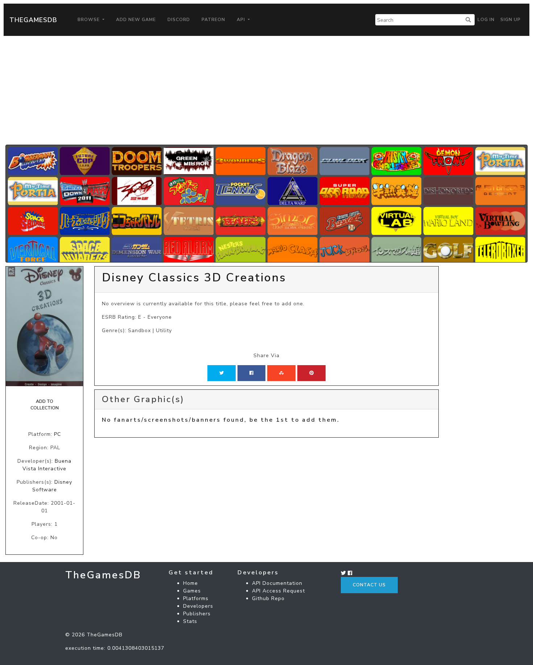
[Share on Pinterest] (311, 373)
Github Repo (268, 598)
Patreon (213, 19)
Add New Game (136, 19)
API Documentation (277, 583)
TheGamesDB (33, 20)
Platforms (195, 598)
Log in (486, 19)
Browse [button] (89, 19)
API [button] (242, 19)
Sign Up (510, 19)
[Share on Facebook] (251, 373)
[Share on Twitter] (221, 373)
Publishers (197, 613)
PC (57, 434)
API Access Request (278, 590)
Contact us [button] (369, 585)
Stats (190, 621)
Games (192, 590)
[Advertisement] (266, 90)
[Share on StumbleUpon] (281, 373)
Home (190, 583)
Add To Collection (44, 404)
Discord (179, 19)
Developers (198, 606)
